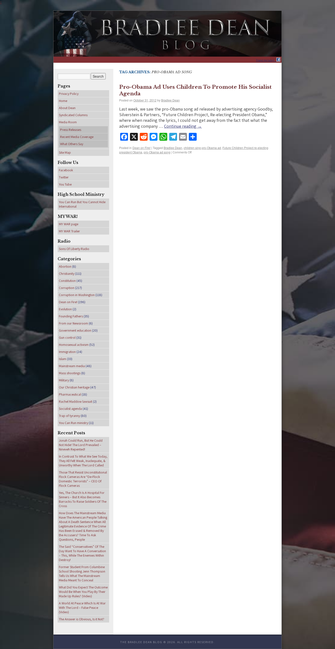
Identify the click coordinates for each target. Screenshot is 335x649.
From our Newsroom (73, 323)
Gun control (67, 337)
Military (64, 380)
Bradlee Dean (170, 100)
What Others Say (71, 144)
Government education (75, 330)
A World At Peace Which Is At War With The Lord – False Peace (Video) (82, 607)
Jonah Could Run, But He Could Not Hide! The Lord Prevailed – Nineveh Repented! (81, 444)
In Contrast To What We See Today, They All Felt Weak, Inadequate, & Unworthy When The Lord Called (83, 460)
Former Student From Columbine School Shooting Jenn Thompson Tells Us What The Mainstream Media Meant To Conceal (82, 573)
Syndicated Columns (73, 115)
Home (63, 101)
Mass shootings (69, 373)
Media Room (68, 122)
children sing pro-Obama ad (202, 148)
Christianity (66, 273)
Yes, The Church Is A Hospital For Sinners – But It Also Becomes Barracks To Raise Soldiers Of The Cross (82, 499)
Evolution (65, 309)
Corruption (66, 288)
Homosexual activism (74, 344)
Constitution (67, 280)
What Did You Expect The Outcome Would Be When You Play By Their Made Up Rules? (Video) (83, 591)
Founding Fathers (71, 316)
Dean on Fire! (141, 148)
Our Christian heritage (74, 387)
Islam (62, 359)
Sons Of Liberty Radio (74, 249)
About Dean (67, 108)
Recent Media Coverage (76, 137)
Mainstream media (72, 366)
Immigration (67, 351)
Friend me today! (266, 60)
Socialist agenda (70, 408)
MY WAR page (68, 224)
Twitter (64, 177)
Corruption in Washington (77, 295)
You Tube (65, 184)
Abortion (65, 266)
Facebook (66, 170)
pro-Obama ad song (157, 152)
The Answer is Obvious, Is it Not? (81, 619)
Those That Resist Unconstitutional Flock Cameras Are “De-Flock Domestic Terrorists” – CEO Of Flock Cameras (83, 479)
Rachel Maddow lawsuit (75, 401)
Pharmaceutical (70, 394)
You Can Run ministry (73, 423)
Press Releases (70, 129)
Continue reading (183, 126)
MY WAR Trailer (69, 231)
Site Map (65, 152)
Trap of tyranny (69, 415)
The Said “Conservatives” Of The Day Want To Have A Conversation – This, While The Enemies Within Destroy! (82, 553)
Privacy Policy (68, 93)
